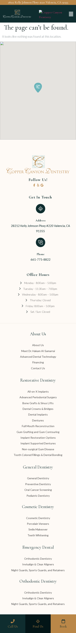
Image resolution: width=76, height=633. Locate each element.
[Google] (42, 185)
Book (63, 626)
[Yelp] (38, 185)
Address (40, 220)
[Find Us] (38, 621)
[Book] (63, 621)
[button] (71, 14)
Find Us (38, 626)
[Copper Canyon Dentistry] (52, 17)
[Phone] (40, 242)
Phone (40, 254)
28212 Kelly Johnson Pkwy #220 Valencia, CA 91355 (38, 2)
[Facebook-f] (34, 185)
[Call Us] (13, 621)
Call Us (13, 626)
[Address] (40, 208)
